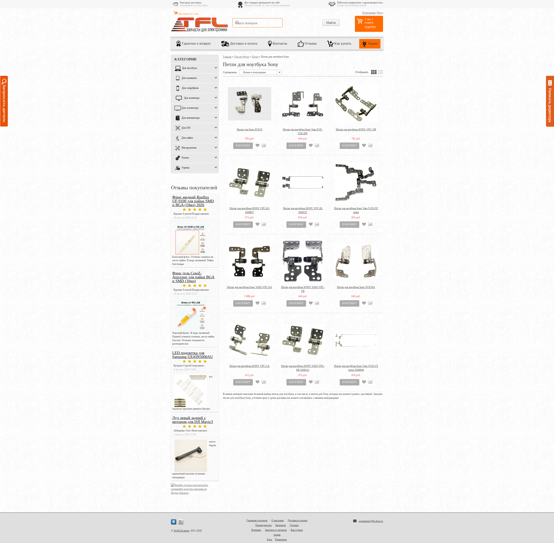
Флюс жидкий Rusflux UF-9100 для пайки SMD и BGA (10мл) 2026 (193, 201)
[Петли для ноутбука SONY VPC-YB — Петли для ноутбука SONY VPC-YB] (356, 103)
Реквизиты (281, 539)
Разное (185, 157)
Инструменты (189, 147)
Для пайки (187, 137)
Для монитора (191, 98)
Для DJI (186, 128)
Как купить (342, 43)
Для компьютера (191, 118)
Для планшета (189, 78)
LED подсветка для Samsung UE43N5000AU (192, 355)
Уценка (185, 167)
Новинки (256, 530)
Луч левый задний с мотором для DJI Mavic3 (192, 420)
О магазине (277, 520)
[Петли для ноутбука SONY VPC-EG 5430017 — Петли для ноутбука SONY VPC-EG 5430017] (249, 182)
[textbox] (257, 23)
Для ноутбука (189, 68)
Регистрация (369, 12)
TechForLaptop (181, 530)
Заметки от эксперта (276, 530)
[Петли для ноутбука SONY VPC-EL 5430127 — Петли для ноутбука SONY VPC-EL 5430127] (303, 182)
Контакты (279, 43)
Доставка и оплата (243, 43)
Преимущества (263, 525)
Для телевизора (190, 108)
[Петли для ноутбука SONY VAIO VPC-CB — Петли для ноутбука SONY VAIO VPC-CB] (303, 261)
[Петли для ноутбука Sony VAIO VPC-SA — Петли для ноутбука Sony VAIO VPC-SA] (249, 261)
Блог (269, 539)
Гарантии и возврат (196, 43)
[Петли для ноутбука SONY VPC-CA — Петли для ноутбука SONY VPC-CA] (249, 340)
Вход (380, 12)
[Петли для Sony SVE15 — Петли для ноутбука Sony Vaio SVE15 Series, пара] (249, 103)
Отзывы (310, 43)
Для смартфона (190, 88)
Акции (372, 43)
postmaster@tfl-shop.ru (371, 521)
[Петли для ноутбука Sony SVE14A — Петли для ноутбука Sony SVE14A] (356, 261)
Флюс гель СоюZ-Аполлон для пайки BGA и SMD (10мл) (193, 277)
